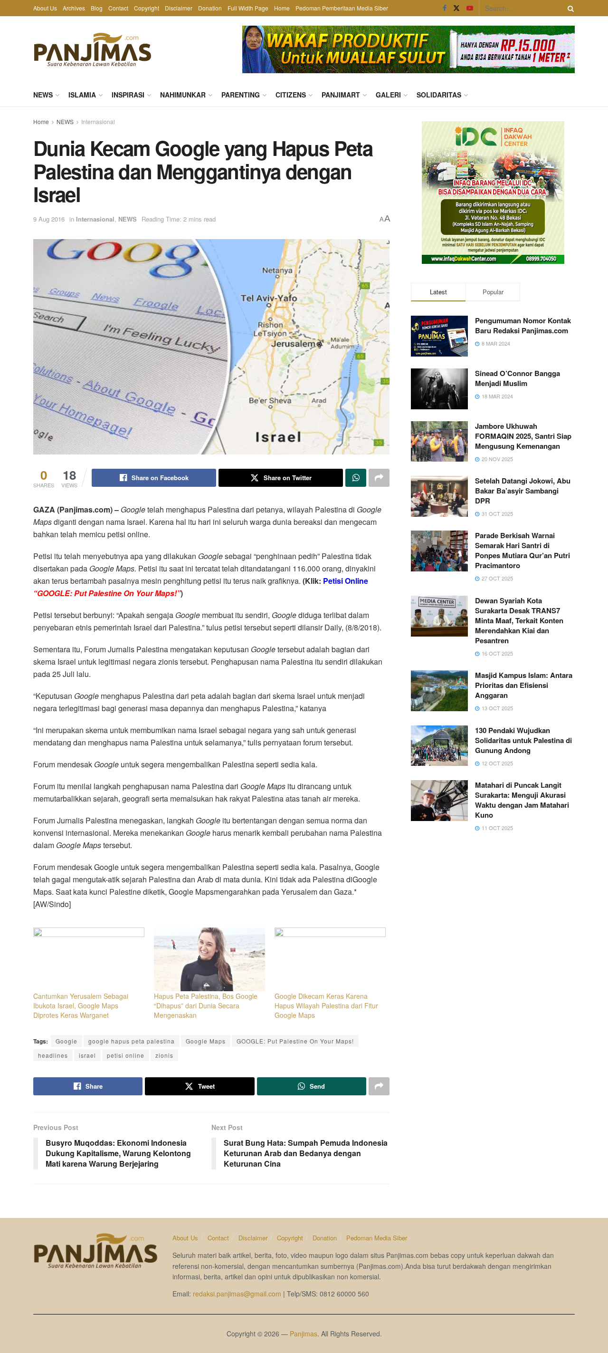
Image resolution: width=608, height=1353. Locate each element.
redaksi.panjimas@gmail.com (237, 1293)
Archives (74, 8)
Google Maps (206, 1041)
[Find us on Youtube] (469, 8)
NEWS (43, 94)
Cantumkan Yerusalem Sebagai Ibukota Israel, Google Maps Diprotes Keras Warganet (80, 1005)
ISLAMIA (82, 94)
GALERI (388, 94)
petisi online (125, 1055)
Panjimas (303, 1333)
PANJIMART (341, 94)
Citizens (291, 94)
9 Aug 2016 (49, 218)
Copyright (146, 8)
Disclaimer (178, 8)
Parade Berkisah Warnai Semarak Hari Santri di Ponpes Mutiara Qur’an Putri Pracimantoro (522, 550)
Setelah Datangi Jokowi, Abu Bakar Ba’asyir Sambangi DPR (522, 490)
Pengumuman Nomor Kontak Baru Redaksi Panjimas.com (523, 325)
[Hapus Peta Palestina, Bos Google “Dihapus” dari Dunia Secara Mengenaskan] (209, 959)
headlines (53, 1055)
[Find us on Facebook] (444, 8)
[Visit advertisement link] (408, 49)
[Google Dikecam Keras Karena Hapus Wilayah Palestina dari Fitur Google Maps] (330, 959)
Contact (118, 8)
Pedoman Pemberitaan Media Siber (341, 8)
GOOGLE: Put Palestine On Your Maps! (295, 1041)
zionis (164, 1055)
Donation (210, 8)
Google (66, 1041)
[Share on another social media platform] (379, 478)
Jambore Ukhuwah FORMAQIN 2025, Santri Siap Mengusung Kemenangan (523, 436)
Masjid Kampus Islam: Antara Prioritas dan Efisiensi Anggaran (523, 685)
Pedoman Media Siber (376, 1237)
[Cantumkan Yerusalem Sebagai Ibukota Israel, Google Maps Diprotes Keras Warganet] (88, 959)
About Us (45, 8)
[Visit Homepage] (92, 49)
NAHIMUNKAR (183, 94)
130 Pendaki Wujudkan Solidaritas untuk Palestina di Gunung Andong (523, 740)
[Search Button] (569, 8)
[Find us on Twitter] (456, 8)
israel (87, 1055)
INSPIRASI (128, 94)
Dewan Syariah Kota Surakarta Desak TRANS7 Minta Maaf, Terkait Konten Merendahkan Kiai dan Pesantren (519, 620)
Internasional (98, 121)
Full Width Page (248, 8)
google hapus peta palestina (131, 1041)
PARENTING (240, 94)
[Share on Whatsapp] (355, 478)
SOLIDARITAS (439, 94)
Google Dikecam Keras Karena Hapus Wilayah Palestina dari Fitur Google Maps (326, 1005)
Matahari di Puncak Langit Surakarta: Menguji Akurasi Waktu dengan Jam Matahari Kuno (522, 800)
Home (282, 8)
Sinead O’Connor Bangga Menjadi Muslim (517, 378)
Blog (97, 8)
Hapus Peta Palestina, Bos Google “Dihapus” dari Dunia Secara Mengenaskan (205, 1005)
